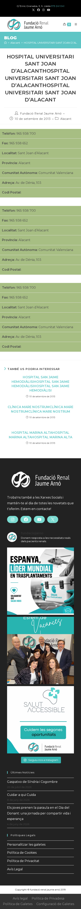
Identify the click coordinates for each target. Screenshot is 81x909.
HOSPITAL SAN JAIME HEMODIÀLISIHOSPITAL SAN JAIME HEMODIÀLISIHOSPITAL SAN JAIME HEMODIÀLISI (40, 383)
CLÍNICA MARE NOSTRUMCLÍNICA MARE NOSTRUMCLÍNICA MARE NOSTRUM (40, 409)
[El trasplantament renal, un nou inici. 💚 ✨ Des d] (40, 719)
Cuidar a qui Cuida (21, 795)
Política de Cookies (22, 853)
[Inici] (5, 42)
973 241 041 (57, 6)
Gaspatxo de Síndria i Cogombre (32, 782)
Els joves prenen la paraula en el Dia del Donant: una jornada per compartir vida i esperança (39, 813)
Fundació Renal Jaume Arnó (41, 113)
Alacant (65, 119)
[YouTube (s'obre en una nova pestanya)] (48, 10)
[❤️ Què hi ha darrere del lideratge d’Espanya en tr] (40, 581)
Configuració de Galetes (55, 904)
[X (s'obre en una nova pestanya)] (33, 10)
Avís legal (20, 898)
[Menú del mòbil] (74, 24)
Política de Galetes (17, 904)
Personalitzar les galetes (26, 844)
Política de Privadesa (48, 898)
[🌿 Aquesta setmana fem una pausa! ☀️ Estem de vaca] (40, 650)
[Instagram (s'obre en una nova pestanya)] (43, 10)
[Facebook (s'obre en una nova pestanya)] (38, 10)
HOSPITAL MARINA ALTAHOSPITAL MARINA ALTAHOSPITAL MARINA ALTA (40, 435)
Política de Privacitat (23, 861)
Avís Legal (15, 869)
